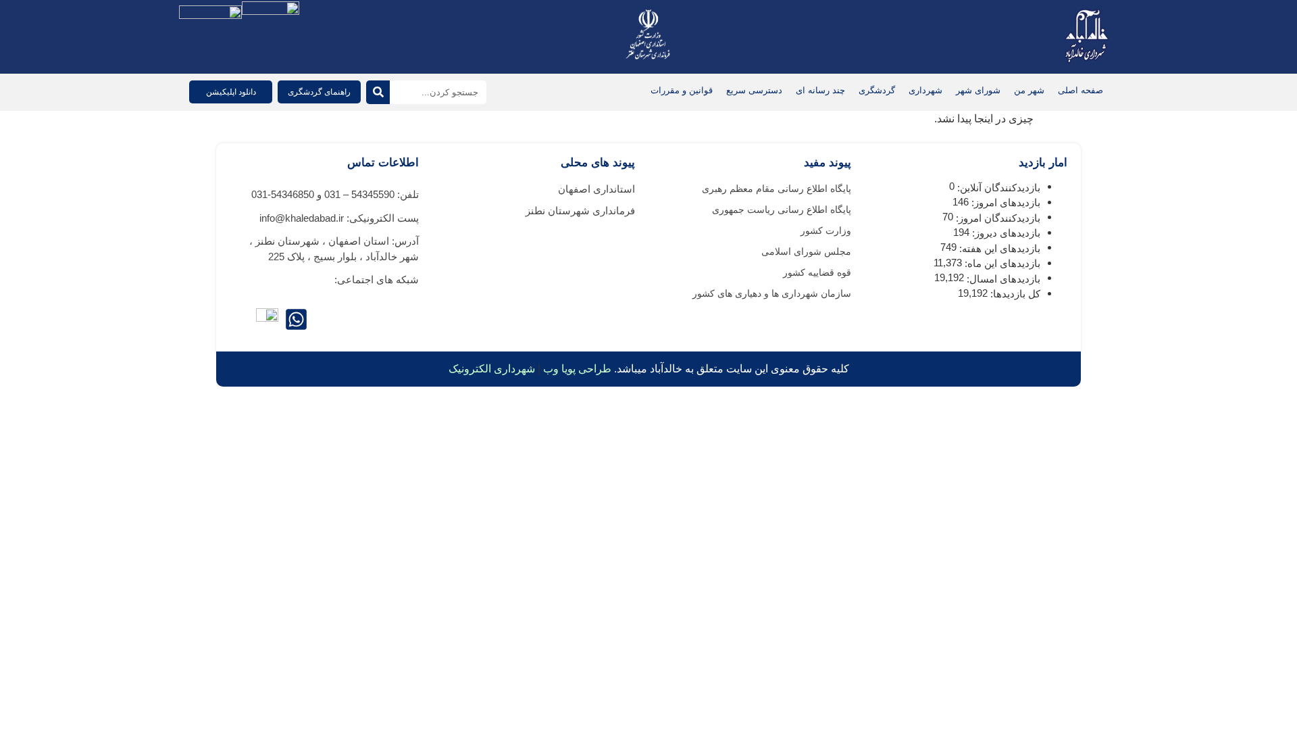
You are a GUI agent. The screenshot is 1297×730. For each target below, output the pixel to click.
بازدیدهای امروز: (1004, 202)
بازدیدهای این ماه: (1001, 263)
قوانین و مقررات (682, 90)
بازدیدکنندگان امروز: (996, 218)
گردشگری (877, 90)
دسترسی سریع (754, 90)
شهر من (1029, 90)
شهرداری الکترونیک (492, 368)
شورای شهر (978, 90)
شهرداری (925, 90)
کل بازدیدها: (1014, 294)
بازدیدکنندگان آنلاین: (997, 187)
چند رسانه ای (820, 90)
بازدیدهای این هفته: (998, 248)
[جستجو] (378, 92)
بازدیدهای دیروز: (1004, 233)
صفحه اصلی (1080, 90)
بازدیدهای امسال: (1002, 279)
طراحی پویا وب (577, 368)
